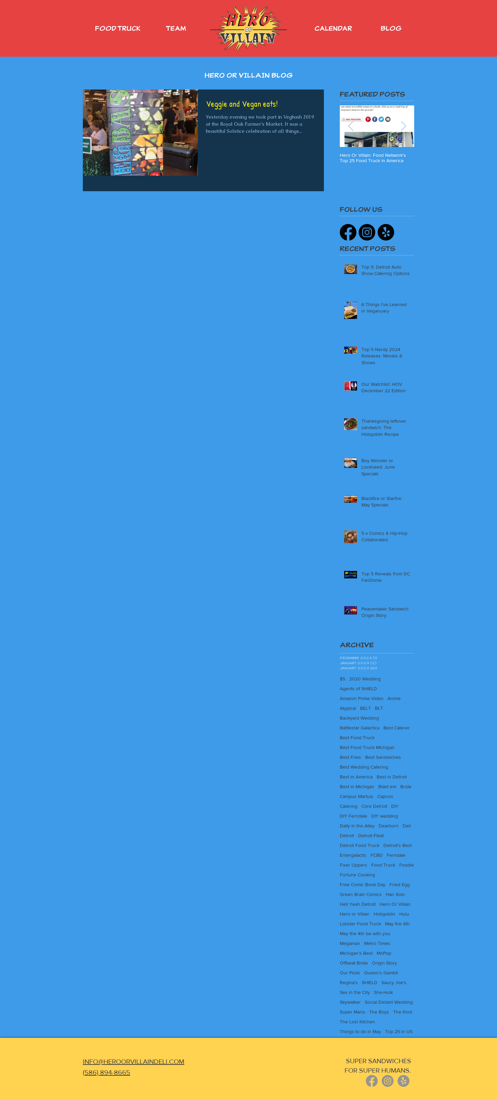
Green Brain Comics (361, 894)
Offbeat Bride (354, 963)
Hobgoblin (384, 914)
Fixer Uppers (353, 865)
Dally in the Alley (357, 825)
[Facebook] (348, 232)
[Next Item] (403, 126)
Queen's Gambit (381, 972)
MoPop (384, 953)
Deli (407, 825)
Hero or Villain (355, 914)
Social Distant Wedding (389, 1002)
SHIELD (369, 982)
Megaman (350, 943)
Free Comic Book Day (362, 884)
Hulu (404, 914)
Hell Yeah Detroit (358, 904)
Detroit (347, 835)
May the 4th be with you (365, 933)
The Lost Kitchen (357, 1021)
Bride (405, 786)
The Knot (402, 1012)
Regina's (349, 982)
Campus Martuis (356, 796)
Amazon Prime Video (361, 698)
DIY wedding (384, 816)
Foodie (406, 865)
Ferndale (396, 855)
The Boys (379, 1012)
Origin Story (384, 963)
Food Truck (383, 865)
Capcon (385, 796)
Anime (394, 698)
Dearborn (389, 825)
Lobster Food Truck (360, 923)
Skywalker (350, 1002)
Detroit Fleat (371, 835)
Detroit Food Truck (359, 845)
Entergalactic (353, 855)
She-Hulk (383, 992)
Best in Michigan (357, 786)
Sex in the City (355, 992)
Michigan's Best (356, 953)
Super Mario (352, 1012)
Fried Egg (399, 884)
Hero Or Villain (395, 904)
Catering (348, 806)
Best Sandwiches (383, 757)
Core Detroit (374, 806)
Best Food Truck (357, 737)
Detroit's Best (397, 845)
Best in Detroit (392, 776)
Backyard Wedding (359, 718)
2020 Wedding (365, 678)
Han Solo (395, 894)
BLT (379, 708)
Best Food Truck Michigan (367, 747)
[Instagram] (367, 232)
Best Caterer (396, 727)
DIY (395, 806)
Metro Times (377, 943)
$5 (342, 678)
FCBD (377, 855)
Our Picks (350, 972)
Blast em (387, 786)
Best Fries (350, 757)
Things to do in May (360, 1031)
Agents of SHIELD (358, 688)
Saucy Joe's (393, 982)
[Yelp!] (386, 232)
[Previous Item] (351, 126)
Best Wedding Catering (364, 767)
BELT (365, 708)
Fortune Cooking (357, 874)
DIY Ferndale (353, 816)
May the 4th (397, 923)
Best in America (356, 776)
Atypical (348, 708)
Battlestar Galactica (359, 727)
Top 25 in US (398, 1031)
